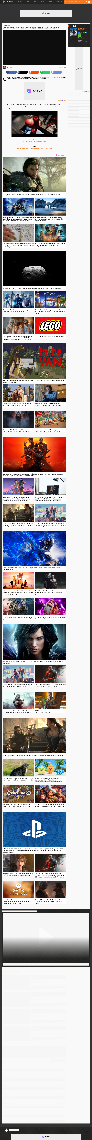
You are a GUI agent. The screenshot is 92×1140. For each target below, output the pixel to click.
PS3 (86, 32)
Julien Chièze (12, 67)
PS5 (69, 1)
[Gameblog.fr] (7, 2)
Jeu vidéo (4, 25)
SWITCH (75, 1)
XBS (72, 1)
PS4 (79, 32)
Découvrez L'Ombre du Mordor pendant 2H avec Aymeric (34, 149)
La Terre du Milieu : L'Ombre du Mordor (50, 77)
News (8, 25)
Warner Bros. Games (82, 41)
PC (66, 1)
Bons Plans (59, 1)
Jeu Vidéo (20, 1)
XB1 (84, 32)
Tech (28, 1)
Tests (50, 1)
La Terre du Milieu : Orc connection (35, 141)
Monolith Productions (82, 44)
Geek (35, 1)
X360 (80, 34)
